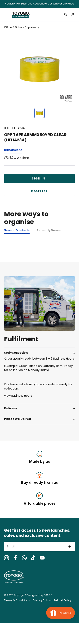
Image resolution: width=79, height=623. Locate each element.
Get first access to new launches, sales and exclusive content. (37, 533)
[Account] (73, 15)
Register (39, 191)
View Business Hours (18, 396)
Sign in (38, 178)
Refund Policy (62, 600)
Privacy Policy (42, 600)
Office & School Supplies (20, 27)
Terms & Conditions (17, 600)
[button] (39, 113)
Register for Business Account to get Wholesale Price (39, 4)
